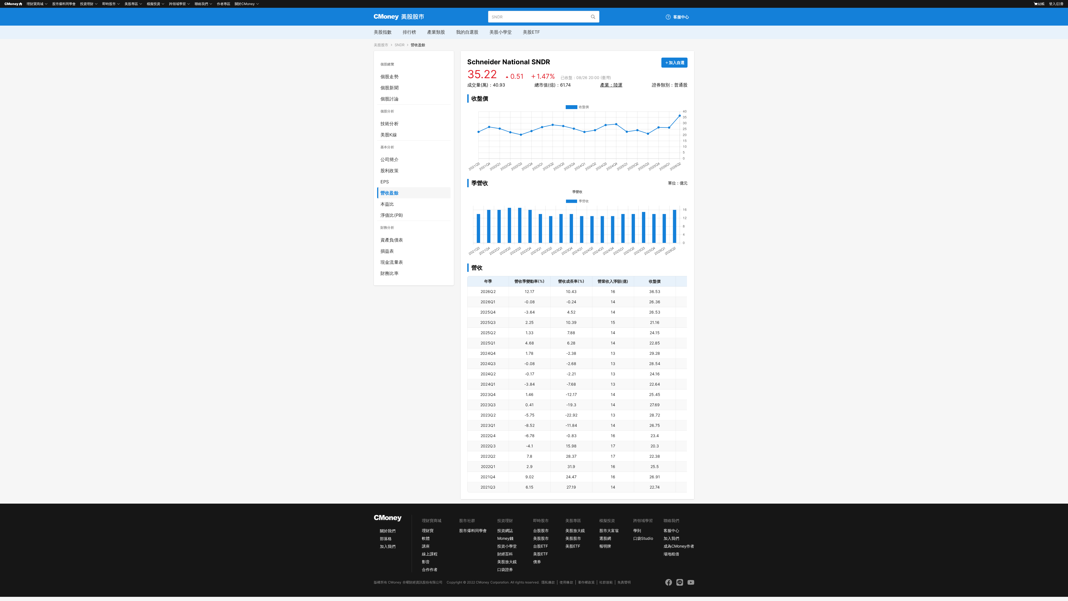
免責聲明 (624, 582)
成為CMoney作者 (679, 546)
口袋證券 (505, 569)
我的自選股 (467, 32)
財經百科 (505, 553)
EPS (384, 181)
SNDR (399, 45)
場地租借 (671, 553)
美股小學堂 (501, 32)
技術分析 (389, 123)
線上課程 (429, 553)
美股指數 (383, 32)
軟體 (426, 538)
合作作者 (429, 569)
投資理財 (86, 4)
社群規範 (606, 582)
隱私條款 (548, 582)
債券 (537, 561)
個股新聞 (389, 87)
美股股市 (381, 45)
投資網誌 (505, 530)
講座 (426, 546)
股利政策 (389, 170)
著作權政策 (586, 582)
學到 (637, 530)
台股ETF (540, 546)
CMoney (11, 4)
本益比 (387, 204)
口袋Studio (643, 538)
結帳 (1041, 4)
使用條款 (566, 582)
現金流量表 (391, 262)
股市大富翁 (609, 530)
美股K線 (388, 134)
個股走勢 (389, 76)
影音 (426, 561)
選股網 (605, 538)
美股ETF (531, 32)
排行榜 (409, 32)
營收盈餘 (418, 45)
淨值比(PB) (391, 215)
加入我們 (387, 546)
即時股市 (109, 4)
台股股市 (541, 530)
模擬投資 (153, 4)
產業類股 (436, 32)
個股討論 (389, 99)
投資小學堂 (507, 546)
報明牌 (605, 546)
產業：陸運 (611, 85)
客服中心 (671, 530)
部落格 (386, 538)
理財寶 (428, 530)
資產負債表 (391, 240)
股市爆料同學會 (64, 4)
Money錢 (505, 538)
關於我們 (387, 530)
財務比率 (389, 273)
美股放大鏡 (507, 561)
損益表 (387, 251)
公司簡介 (389, 159)
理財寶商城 (35, 4)
